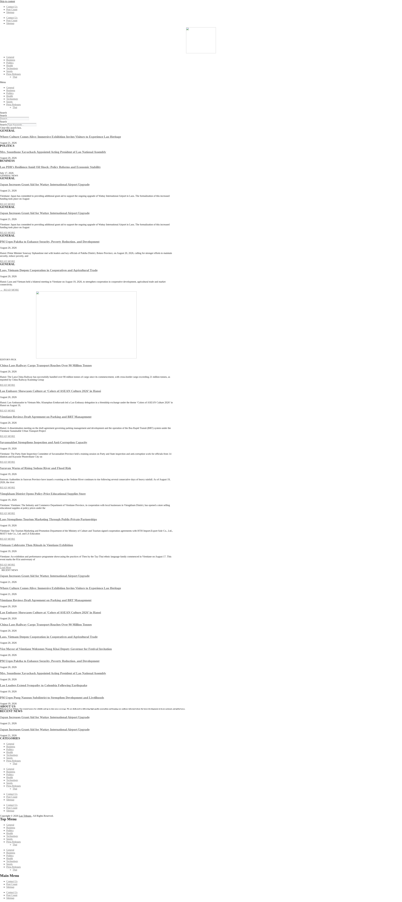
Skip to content (7, 1)
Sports (9, 71)
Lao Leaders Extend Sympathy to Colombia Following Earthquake (43, 685)
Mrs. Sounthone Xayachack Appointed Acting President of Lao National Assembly (53, 152)
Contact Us (11, 6)
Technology (12, 68)
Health (9, 65)
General (10, 57)
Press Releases (13, 74)
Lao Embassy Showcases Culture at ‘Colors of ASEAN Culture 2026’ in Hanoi (50, 391)
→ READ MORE (9, 290)
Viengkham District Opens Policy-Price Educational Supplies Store (43, 493)
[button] (201, 82)
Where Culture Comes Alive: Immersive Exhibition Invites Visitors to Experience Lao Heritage (60, 136)
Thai (15, 77)
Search (3, 112)
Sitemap (10, 12)
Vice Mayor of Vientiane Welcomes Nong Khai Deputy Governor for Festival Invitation (56, 649)
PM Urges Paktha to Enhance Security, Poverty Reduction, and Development (49, 241)
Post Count (11, 9)
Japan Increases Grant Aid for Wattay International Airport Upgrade (45, 184)
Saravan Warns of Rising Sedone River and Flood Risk (35, 468)
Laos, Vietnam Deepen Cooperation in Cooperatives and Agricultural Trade (49, 270)
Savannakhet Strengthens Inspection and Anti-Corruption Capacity (43, 442)
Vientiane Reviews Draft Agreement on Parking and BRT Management (45, 416)
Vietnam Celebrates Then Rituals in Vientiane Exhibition (36, 545)
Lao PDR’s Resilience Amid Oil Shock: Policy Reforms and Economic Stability (50, 167)
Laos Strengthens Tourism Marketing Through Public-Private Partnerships (48, 519)
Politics (10, 62)
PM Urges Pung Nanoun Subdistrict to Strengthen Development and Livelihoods (52, 697)
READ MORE (7, 204)
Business (10, 60)
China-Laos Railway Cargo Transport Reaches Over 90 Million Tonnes (46, 365)
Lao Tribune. (25, 816)
